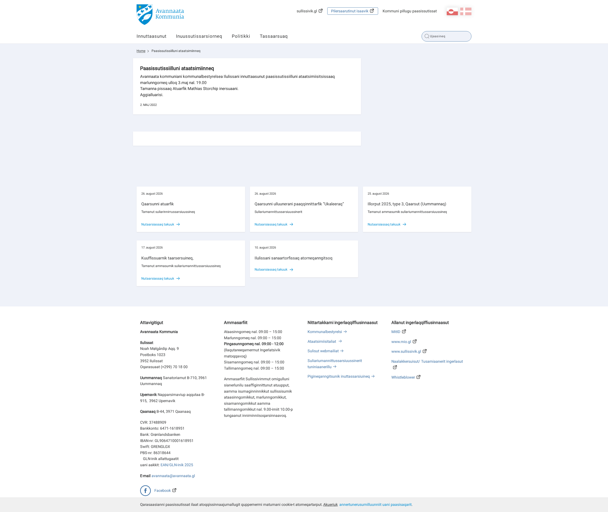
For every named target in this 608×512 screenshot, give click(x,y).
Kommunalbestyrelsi (325, 331)
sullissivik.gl (307, 11)
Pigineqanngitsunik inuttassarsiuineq (339, 376)
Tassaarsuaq (274, 36)
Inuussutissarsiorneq (199, 36)
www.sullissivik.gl (406, 351)
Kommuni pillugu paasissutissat (410, 11)
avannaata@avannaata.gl (173, 476)
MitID (395, 331)
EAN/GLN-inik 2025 (177, 465)
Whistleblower (403, 377)
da (465, 11)
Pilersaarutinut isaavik (349, 11)
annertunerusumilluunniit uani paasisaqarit (375, 504)
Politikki (241, 36)
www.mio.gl (401, 341)
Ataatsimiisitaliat (322, 341)
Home (141, 51)
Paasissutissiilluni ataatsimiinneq (176, 51)
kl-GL (452, 11)
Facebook (162, 490)
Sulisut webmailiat (323, 351)
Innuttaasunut (151, 36)
